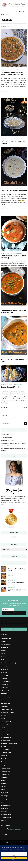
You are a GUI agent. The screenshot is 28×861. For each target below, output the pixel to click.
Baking (3, 641)
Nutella (3, 746)
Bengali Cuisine (5, 644)
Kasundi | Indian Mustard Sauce (16, 582)
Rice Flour (3, 786)
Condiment (4, 675)
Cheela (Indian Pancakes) (7, 663)
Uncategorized (18, 138)
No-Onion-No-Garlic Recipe (8, 743)
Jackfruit (3, 700)
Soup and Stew (5, 805)
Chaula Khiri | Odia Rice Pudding (14, 190)
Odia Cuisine (4, 749)
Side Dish (3, 796)
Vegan (2, 820)
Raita (2, 780)
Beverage (3, 647)
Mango (3, 715)
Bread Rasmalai (5, 434)
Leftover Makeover (6, 709)
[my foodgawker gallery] (14, 829)
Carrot (2, 656)
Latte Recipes (4, 703)
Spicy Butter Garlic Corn (7, 440)
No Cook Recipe (5, 737)
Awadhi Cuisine (5, 638)
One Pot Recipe (5, 752)
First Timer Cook (16, 842)
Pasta (2, 765)
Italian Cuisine (4, 697)
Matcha (3, 718)
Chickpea (3, 666)
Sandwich (3, 792)
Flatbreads (4, 684)
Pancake (3, 755)
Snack (2, 802)
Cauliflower (4, 659)
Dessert (3, 678)
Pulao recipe (4, 774)
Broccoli (3, 653)
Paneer (3, 758)
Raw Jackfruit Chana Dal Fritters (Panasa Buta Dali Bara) (13, 449)
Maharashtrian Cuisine (7, 712)
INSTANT (3, 693)
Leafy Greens (4, 706)
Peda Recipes (4, 771)
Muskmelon (4, 734)
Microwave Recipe (5, 724)
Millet (2, 727)
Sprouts (3, 811)
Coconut (3, 672)
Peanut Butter (4, 768)
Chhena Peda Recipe (6, 437)
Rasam (3, 783)
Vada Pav (10, 575)
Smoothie (3, 799)
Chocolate (3, 669)
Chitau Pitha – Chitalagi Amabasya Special (17, 569)
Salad (2, 789)
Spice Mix (3, 808)
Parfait (2, 761)
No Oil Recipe (4, 740)
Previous (5, 415)
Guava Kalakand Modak (10, 387)
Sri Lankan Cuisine (6, 814)
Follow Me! (14, 629)
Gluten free (4, 687)
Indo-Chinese (4, 690)
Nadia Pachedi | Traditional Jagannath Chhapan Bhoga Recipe (13, 444)
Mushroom (4, 731)
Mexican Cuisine (5, 721)
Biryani (3, 650)
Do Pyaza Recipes (5, 681)
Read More (4, 91)
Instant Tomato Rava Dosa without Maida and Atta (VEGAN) (16, 590)
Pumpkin (3, 777)
